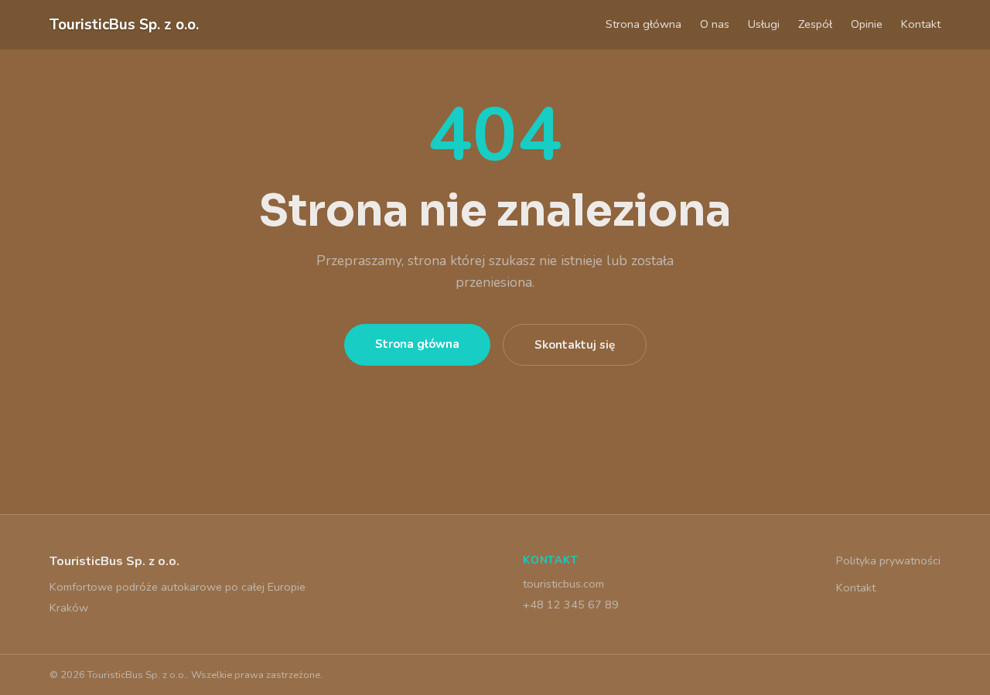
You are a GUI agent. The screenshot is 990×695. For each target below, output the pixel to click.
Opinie (866, 24)
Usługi (764, 24)
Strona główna (643, 24)
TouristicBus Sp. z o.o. (124, 25)
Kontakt (920, 24)
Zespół (815, 24)
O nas (714, 24)
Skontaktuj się (574, 345)
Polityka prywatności (888, 560)
